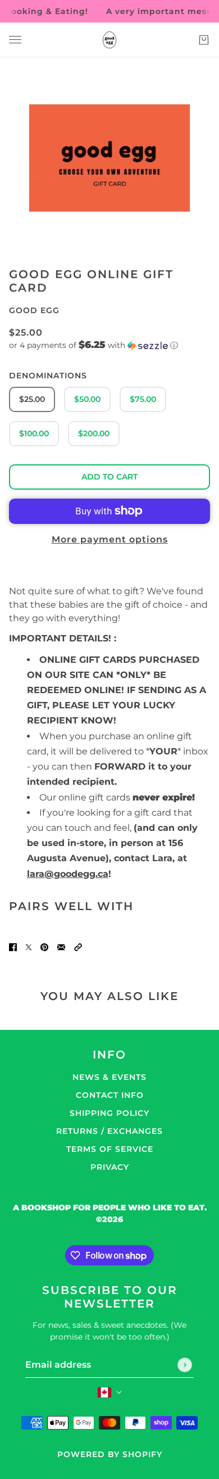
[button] (109, 345)
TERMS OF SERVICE (109, 1149)
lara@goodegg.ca (67, 874)
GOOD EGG (34, 310)
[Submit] (184, 1365)
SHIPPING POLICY (109, 1113)
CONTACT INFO (110, 1095)
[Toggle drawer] (15, 39)
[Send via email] (61, 946)
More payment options (110, 539)
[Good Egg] (109, 39)
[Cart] (204, 40)
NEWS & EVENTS (109, 1077)
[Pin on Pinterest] (44, 946)
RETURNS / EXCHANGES (109, 1131)
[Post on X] (28, 946)
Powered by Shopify (109, 1454)
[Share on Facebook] (12, 946)
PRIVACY (109, 1167)
